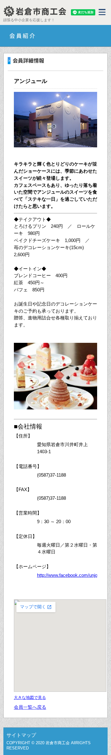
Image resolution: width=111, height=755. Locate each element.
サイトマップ (21, 735)
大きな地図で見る (30, 698)
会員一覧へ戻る (30, 707)
